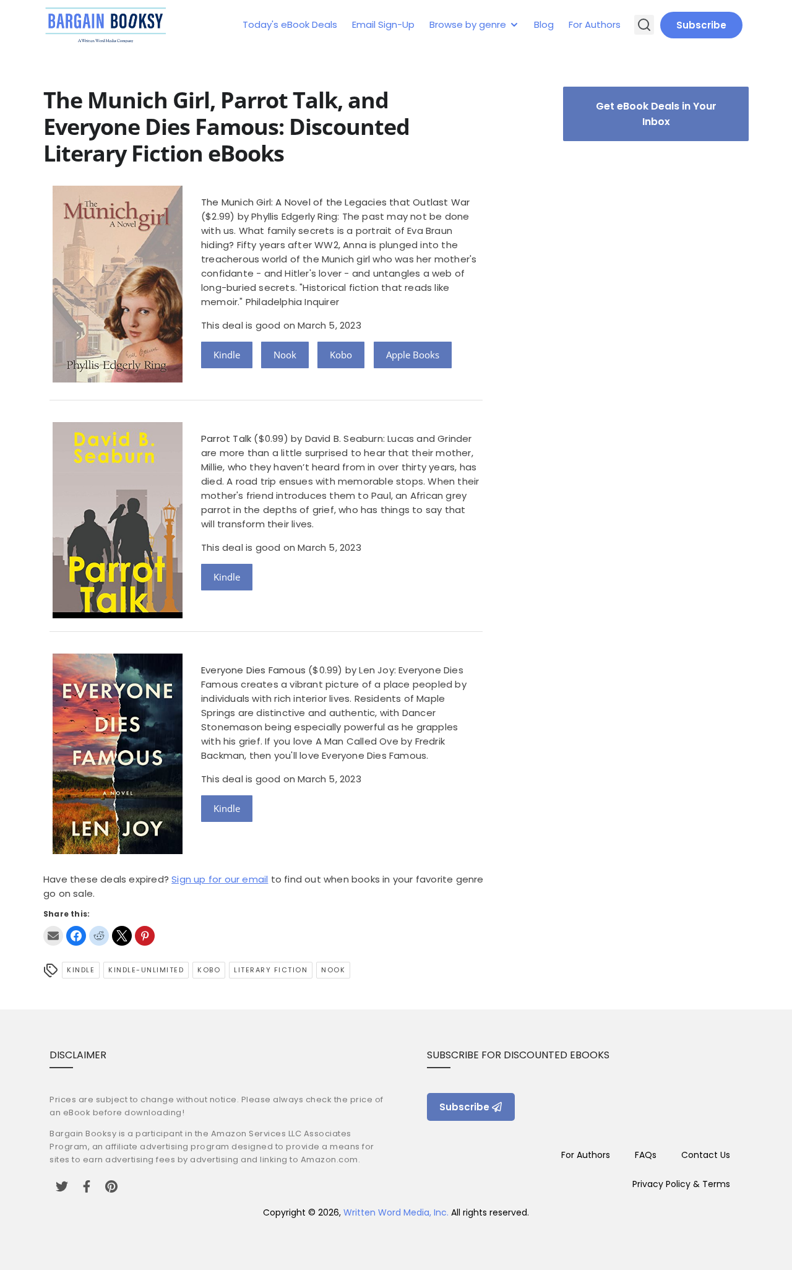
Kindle (226, 354)
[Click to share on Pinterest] (145, 936)
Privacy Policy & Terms (681, 1184)
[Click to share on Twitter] (122, 936)
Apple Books (412, 354)
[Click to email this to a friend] (53, 936)
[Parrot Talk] (118, 614)
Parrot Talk (226, 438)
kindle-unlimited (146, 970)
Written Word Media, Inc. (396, 1212)
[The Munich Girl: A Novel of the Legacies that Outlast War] (118, 379)
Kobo (341, 354)
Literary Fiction (271, 970)
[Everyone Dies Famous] (118, 850)
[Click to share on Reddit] (99, 936)
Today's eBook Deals (290, 24)
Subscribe (701, 25)
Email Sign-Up (383, 24)
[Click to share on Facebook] (76, 936)
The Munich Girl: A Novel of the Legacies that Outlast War (335, 202)
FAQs (645, 1155)
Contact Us (705, 1155)
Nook (284, 354)
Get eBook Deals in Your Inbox (656, 114)
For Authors (595, 24)
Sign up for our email (219, 879)
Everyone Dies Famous (253, 669)
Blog (544, 24)
